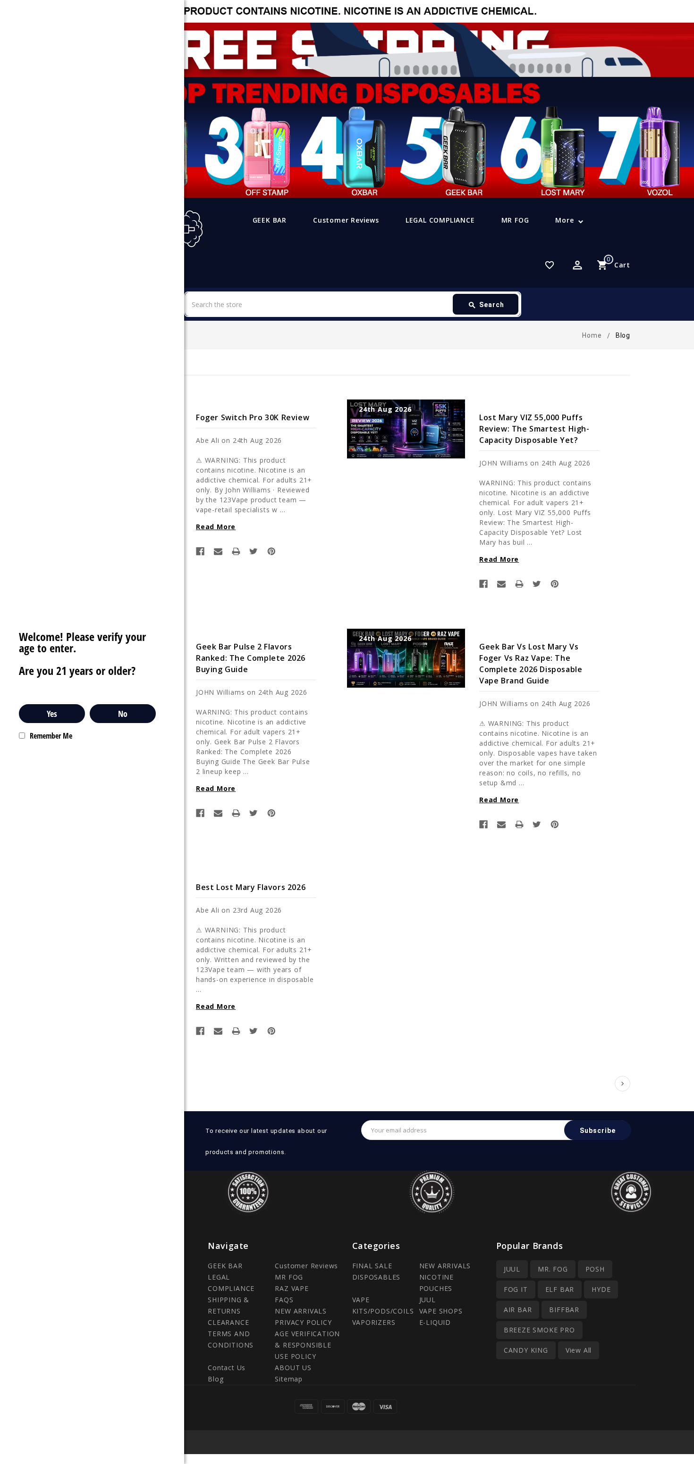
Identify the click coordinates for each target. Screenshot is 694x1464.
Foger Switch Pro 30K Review (252, 417)
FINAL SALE (372, 1265)
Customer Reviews (346, 220)
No (122, 713)
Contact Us (226, 1367)
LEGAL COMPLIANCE (440, 220)
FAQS (284, 1299)
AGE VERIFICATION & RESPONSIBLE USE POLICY (307, 1345)
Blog (215, 1378)
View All (579, 1350)
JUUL (427, 1299)
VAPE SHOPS (441, 1310)
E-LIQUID (435, 1322)
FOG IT (516, 1289)
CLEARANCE (228, 1322)
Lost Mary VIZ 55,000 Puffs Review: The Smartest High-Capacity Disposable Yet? (534, 428)
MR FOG (515, 220)
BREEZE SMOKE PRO (539, 1329)
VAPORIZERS (374, 1322)
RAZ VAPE (291, 1288)
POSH (595, 1268)
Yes (52, 713)
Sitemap (289, 1378)
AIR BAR (518, 1309)
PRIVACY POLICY (303, 1322)
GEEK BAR (270, 220)
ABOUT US (293, 1367)
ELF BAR (560, 1289)
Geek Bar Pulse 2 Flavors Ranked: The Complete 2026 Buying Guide (250, 657)
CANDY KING (526, 1350)
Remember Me (51, 736)
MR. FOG (553, 1268)
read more (216, 526)
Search (486, 305)
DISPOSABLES (376, 1277)
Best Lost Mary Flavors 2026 (250, 887)
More (564, 220)
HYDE (601, 1289)
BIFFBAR (564, 1309)
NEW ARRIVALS (301, 1310)
